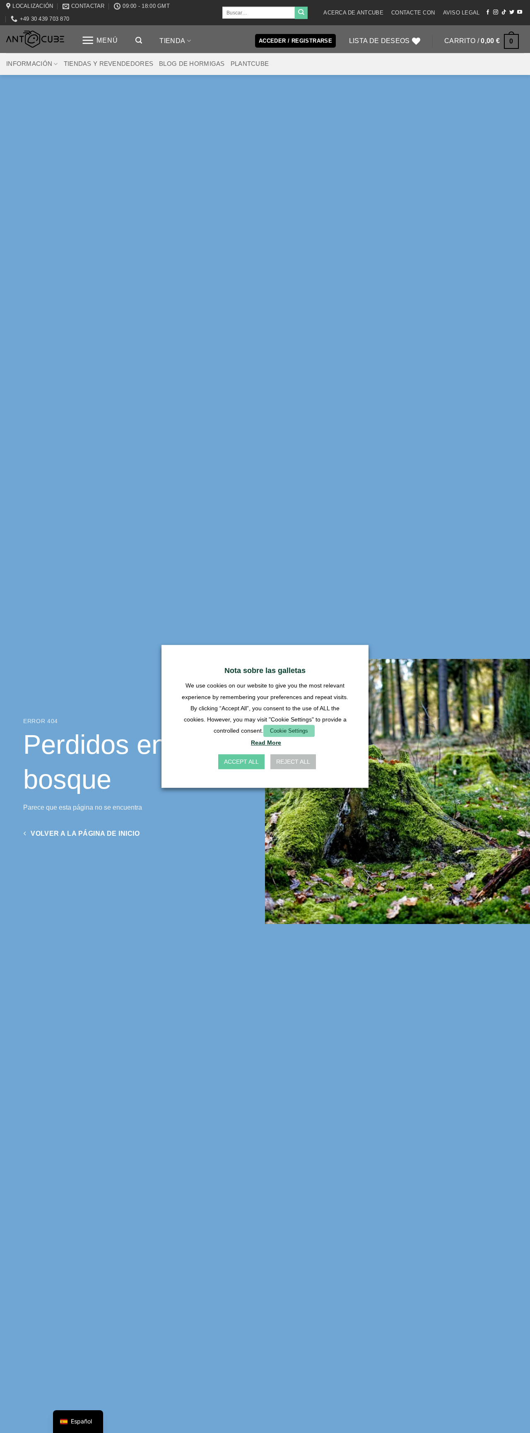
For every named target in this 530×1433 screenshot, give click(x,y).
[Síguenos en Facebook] (487, 12)
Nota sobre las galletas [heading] (265, 670)
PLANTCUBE (250, 63)
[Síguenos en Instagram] (495, 12)
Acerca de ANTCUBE (353, 13)
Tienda (172, 40)
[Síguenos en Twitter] (511, 12)
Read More (266, 743)
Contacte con (413, 13)
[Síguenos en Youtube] (519, 12)
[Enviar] (301, 13)
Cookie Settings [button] (289, 731)
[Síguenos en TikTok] (503, 12)
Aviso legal (461, 13)
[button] (100, 40)
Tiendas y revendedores (108, 63)
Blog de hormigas (192, 63)
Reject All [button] (293, 762)
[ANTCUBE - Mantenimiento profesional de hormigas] (35, 39)
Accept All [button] (241, 762)
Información (29, 63)
